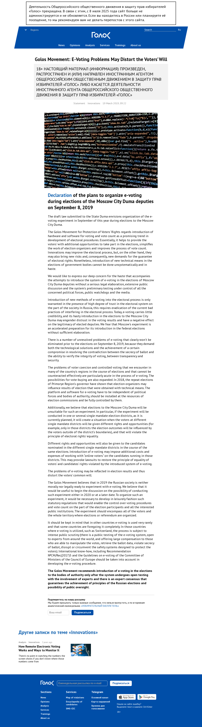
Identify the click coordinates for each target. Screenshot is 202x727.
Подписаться (82, 612)
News (61, 45)
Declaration (60, 195)
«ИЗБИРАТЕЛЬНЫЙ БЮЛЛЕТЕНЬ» (100, 605)
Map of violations (75, 697)
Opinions (75, 45)
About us (136, 45)
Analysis (90, 45)
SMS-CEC (70, 708)
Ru (179, 29)
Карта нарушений (100, 701)
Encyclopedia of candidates (74, 703)
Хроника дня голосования (98, 707)
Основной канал (99, 697)
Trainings (120, 45)
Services (105, 45)
